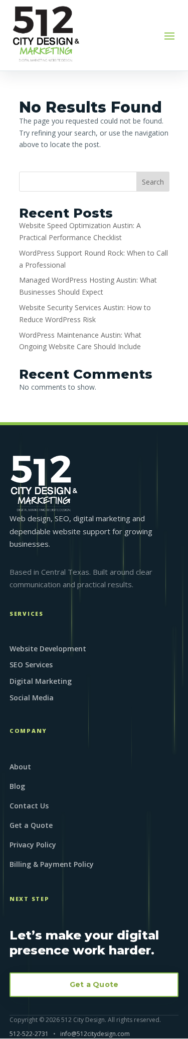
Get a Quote (31, 826)
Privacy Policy (33, 845)
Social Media (32, 697)
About (20, 767)
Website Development (48, 648)
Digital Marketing (41, 681)
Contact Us (29, 806)
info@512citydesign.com (95, 1033)
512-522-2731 (29, 1033)
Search (153, 182)
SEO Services (31, 664)
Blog (17, 787)
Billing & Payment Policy (52, 865)
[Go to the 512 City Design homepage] (44, 483)
